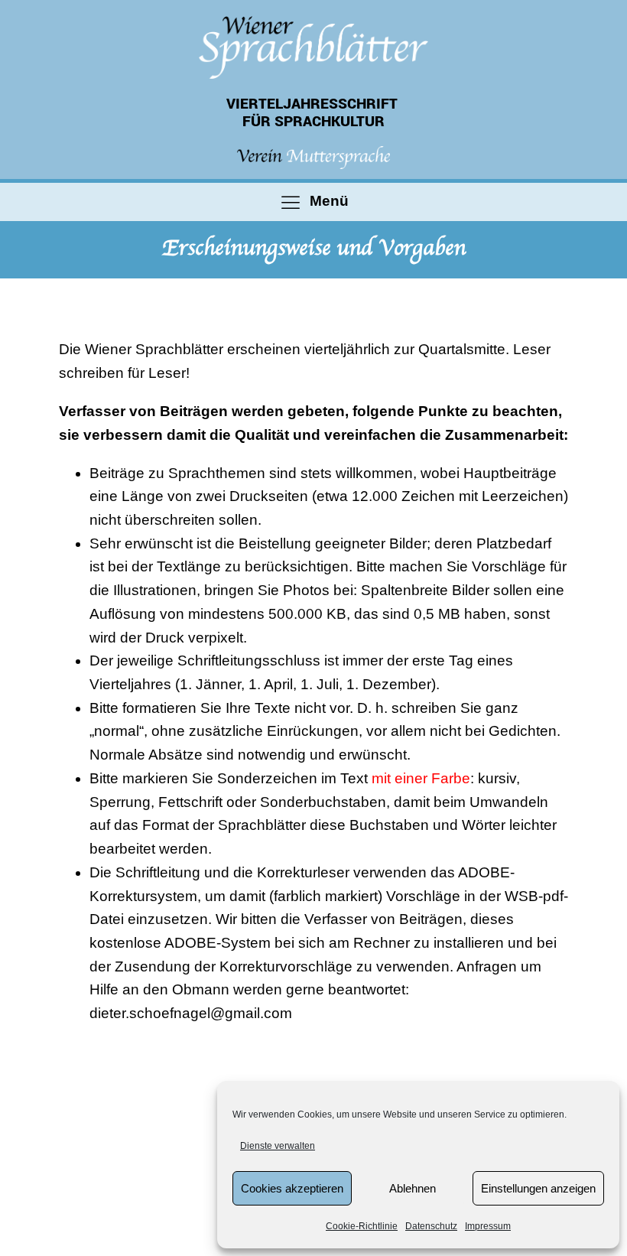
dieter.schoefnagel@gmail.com (190, 1013)
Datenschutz (431, 1226)
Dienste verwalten (277, 1145)
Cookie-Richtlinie (362, 1226)
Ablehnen (412, 1188)
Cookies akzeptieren (292, 1188)
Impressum (488, 1226)
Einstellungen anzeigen (538, 1188)
